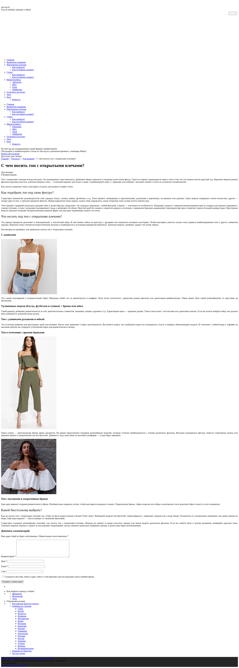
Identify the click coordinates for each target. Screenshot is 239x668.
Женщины (17, 594)
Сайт (3, 571)
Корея (20, 621)
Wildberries (17, 89)
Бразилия (22, 626)
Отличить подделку (16, 92)
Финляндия (23, 618)
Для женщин (29, 159)
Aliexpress (16, 82)
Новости (16, 99)
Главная (10, 60)
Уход (9, 94)
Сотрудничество (27, 658)
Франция (22, 616)
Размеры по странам (21, 606)
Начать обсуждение (10, 154)
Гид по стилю (18, 653)
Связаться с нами (44, 658)
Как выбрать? (18, 67)
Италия (21, 628)
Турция (21, 643)
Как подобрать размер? (23, 70)
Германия (22, 631)
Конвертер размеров (16, 62)
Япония (21, 646)
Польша (21, 636)
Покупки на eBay (9, 658)
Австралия (23, 633)
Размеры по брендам (22, 651)
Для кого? (15, 159)
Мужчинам (17, 596)
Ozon (14, 87)
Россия (21, 638)
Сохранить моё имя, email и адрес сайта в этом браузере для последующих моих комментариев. (49, 577)
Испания (22, 623)
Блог (9, 97)
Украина (22, 641)
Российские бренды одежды (25, 603)
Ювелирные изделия (16, 65)
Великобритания (25, 648)
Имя (4, 561)
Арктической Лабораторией (14, 665)
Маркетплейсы (14, 79)
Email (4, 566)
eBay (14, 84)
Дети (14, 599)
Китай (21, 611)
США (20, 608)
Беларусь (22, 613)
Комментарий (8, 556)
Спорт (10, 72)
